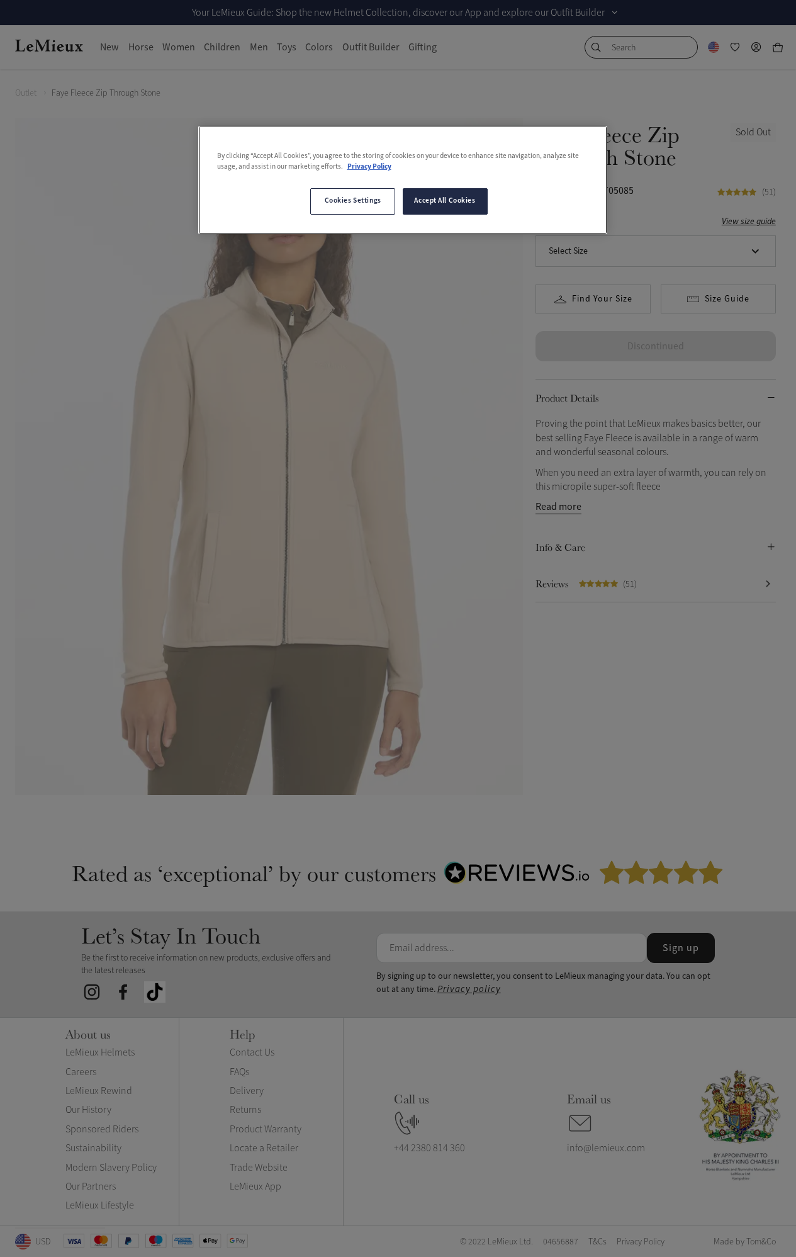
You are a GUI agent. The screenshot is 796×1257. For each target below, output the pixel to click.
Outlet (25, 92)
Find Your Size (602, 299)
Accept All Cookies (444, 201)
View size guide (749, 221)
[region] (402, 180)
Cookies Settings (353, 201)
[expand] (615, 13)
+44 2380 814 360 (429, 1148)
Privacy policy (469, 989)
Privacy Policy (369, 167)
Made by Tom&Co (745, 1241)
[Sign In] (756, 47)
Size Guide (727, 299)
